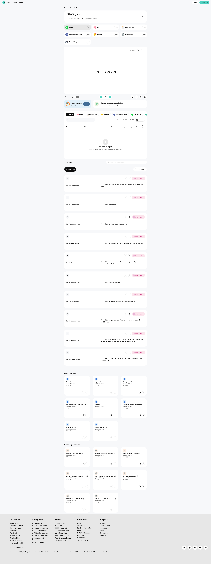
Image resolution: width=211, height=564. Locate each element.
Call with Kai (137, 114)
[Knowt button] (142, 16)
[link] (77, 386)
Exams (21, 2)
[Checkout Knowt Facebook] (195, 548)
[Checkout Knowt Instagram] (190, 548)
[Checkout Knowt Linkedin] (206, 548)
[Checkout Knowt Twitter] (200, 548)
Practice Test (93, 114)
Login (195, 2)
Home (8, 2)
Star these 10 (141, 169)
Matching (107, 114)
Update (141, 120)
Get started (204, 2)
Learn (81, 114)
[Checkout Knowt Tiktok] (184, 548)
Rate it (82, 18)
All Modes (70, 114)
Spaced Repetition (122, 114)
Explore (14, 2)
